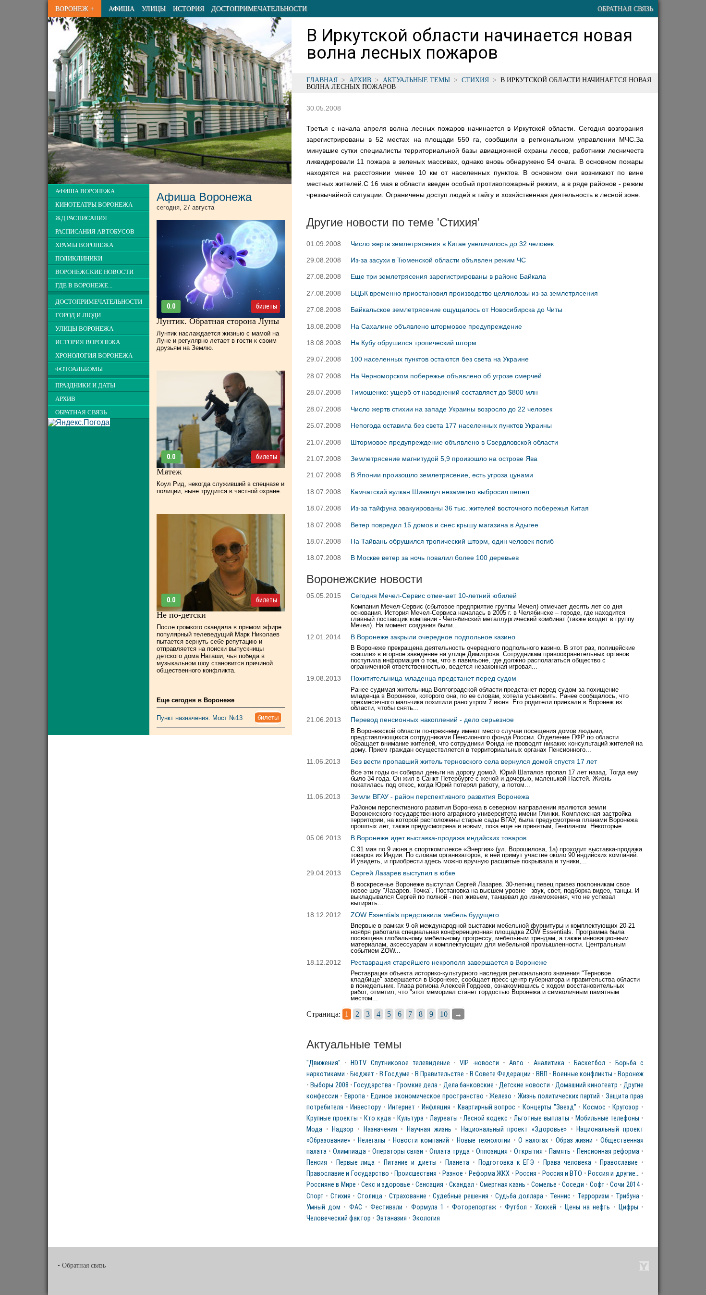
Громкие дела (417, 1085)
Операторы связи (397, 1151)
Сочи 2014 (624, 1185)
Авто (516, 1063)
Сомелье (544, 1185)
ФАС (355, 1207)
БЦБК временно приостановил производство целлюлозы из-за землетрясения (474, 293)
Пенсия (316, 1162)
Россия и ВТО (562, 1174)
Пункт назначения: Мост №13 (200, 718)
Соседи (573, 1185)
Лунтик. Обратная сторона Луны (218, 321)
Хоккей (545, 1207)
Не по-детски (181, 615)
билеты (266, 306)
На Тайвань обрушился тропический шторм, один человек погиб (452, 541)
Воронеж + (74, 8)
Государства (372, 1085)
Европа (354, 1096)
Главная (322, 80)
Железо (500, 1096)
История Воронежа (87, 342)
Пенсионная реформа (608, 1151)
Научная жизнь (429, 1129)
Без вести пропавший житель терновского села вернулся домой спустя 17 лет (474, 761)
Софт (597, 1185)
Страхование (407, 1196)
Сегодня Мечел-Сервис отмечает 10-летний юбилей (434, 595)
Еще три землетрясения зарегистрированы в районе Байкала (448, 276)
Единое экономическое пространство (427, 1096)
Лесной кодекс (485, 1118)
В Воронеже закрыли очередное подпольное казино (433, 637)
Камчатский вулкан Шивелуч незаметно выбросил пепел (440, 492)
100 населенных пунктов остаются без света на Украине (440, 359)
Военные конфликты (582, 1074)
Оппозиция (492, 1151)
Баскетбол (589, 1063)
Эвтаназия (391, 1218)
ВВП (542, 1074)
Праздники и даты (85, 385)
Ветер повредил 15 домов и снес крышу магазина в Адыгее (444, 525)
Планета (457, 1162)
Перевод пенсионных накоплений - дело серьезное (432, 719)
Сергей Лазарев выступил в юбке (403, 873)
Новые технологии (484, 1140)
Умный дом (323, 1207)
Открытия (528, 1151)
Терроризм (593, 1196)
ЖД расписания (81, 218)
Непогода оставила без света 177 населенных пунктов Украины (451, 425)
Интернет (401, 1107)
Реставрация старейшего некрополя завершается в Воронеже (449, 962)
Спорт (315, 1196)
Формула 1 (427, 1207)
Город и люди (78, 315)
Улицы (154, 8)
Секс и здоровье (385, 1185)
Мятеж (169, 471)
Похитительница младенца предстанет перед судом (433, 678)
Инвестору (365, 1107)
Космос (594, 1107)
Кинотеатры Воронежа (94, 204)
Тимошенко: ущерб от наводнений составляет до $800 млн (444, 392)
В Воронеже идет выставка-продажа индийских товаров (438, 838)
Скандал (461, 1185)
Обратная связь (625, 8)
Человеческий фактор (338, 1218)
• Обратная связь (82, 1265)
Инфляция (436, 1107)
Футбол (516, 1207)
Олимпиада (349, 1151)
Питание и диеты (410, 1162)
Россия (525, 1174)
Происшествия (415, 1174)
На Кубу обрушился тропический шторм (413, 343)
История (188, 8)
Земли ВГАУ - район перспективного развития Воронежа (440, 796)
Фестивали (386, 1207)
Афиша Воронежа (85, 191)
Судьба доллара (519, 1196)
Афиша (121, 8)
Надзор (342, 1129)
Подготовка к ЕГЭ (506, 1162)
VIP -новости (479, 1063)
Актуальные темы (416, 80)
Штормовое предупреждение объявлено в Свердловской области (454, 442)
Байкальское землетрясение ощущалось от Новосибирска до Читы (456, 309)
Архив (360, 80)
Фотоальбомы (79, 369)
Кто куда (377, 1118)
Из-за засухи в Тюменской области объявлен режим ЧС (438, 260)
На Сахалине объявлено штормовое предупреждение (436, 326)
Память (560, 1151)
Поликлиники (78, 258)
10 (444, 1014)
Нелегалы (371, 1140)
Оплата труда (449, 1151)
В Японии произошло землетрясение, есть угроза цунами (442, 475)
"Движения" (323, 1063)
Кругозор (625, 1107)
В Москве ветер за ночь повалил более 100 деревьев (435, 557)
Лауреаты (444, 1118)
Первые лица (355, 1162)
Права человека (567, 1162)
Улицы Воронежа (84, 328)
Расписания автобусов (94, 231)
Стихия (475, 80)
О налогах (533, 1140)
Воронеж (631, 1074)
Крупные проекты (332, 1118)
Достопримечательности (259, 8)
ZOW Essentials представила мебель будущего (425, 915)
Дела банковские (468, 1085)
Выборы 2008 (329, 1085)
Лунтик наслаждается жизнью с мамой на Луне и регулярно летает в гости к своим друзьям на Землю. (218, 340)
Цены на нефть (587, 1207)
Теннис (560, 1196)
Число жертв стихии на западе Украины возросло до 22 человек (451, 409)
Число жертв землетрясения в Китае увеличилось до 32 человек (452, 244)
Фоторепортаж (474, 1207)
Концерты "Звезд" (549, 1107)
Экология (426, 1218)
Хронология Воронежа (94, 355)
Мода (314, 1129)
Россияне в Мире (331, 1185)
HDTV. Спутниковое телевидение (400, 1063)
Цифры (628, 1207)
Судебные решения (460, 1196)
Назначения (380, 1129)
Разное (452, 1174)
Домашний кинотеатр (586, 1085)
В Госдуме (394, 1074)
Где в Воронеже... (83, 285)
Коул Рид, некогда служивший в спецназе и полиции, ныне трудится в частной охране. (220, 487)
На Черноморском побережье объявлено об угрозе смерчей (446, 376)
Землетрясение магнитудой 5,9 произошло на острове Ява (444, 458)
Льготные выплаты (541, 1118)
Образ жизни (574, 1140)
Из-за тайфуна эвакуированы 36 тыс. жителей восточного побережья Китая (470, 508)
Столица (369, 1196)
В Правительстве (439, 1074)
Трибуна (627, 1196)
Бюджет (362, 1074)
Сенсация (429, 1185)
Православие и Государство (347, 1174)
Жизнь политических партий (559, 1096)
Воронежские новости (94, 272)
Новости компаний (421, 1140)
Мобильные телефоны (607, 1118)
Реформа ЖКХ (489, 1174)
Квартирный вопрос (487, 1107)
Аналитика (549, 1063)
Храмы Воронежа (84, 245)
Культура (410, 1118)
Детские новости (524, 1085)
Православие (619, 1162)
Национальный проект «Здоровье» (514, 1129)
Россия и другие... (614, 1174)
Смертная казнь (502, 1185)
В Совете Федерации (500, 1074)
